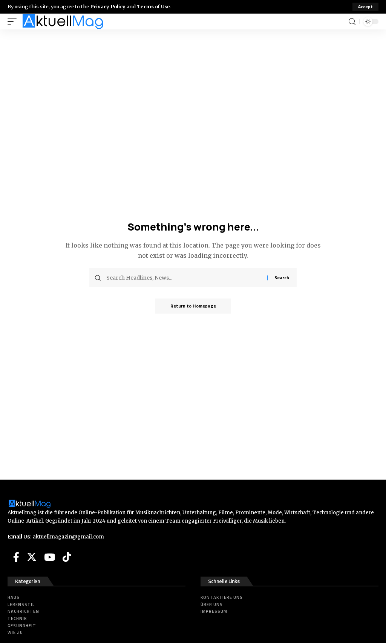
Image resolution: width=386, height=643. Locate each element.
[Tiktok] (67, 557)
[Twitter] (31, 557)
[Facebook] (16, 557)
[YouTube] (49, 557)
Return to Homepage (193, 305)
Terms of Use (153, 6)
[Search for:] (184, 277)
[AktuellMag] (63, 21)
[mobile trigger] (14, 21)
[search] (352, 22)
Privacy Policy (108, 6)
